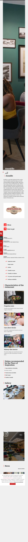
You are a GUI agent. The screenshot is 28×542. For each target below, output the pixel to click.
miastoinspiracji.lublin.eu (8, 478)
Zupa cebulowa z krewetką (11, 368)
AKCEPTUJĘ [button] (12, 483)
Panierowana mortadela (10, 372)
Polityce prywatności (18, 482)
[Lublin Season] (1, 247)
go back (6, 172)
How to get (10, 229)
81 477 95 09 (6, 246)
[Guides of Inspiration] (1, 243)
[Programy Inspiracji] (1, 233)
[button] (13, 368)
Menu (9, 225)
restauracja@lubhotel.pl (9, 250)
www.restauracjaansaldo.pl (9, 254)
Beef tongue (8, 375)
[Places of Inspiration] (1, 238)
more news (21, 468)
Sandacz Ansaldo (9, 377)
